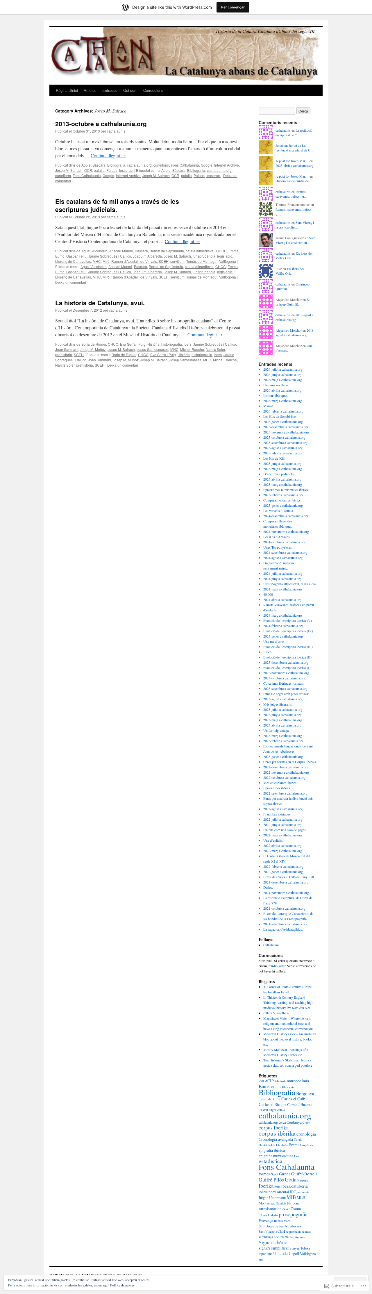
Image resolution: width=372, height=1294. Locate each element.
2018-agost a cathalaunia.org (294, 317)
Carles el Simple (272, 1104)
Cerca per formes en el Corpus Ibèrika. (290, 761)
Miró (106, 261)
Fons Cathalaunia (185, 165)
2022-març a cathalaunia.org (282, 850)
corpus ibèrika (277, 1133)
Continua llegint (108, 155)
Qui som (130, 90)
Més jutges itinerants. (278, 704)
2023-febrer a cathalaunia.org (283, 740)
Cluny (306, 1122)
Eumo (60, 256)
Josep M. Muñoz (93, 349)
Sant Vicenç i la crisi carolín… (295, 225)
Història (153, 344)
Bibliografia (116, 165)
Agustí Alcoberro (94, 250)
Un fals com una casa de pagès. (285, 829)
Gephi (274, 1174)
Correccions (153, 90)
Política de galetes (122, 1285)
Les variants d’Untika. (278, 510)
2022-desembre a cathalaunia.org (285, 767)
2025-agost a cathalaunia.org (283, 447)
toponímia (265, 1254)
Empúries (306, 1145)
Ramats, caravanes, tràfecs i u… (291, 194)
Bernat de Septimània (167, 250)
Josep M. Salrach (69, 170)
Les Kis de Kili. (274, 458)
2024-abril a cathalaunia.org (282, 599)
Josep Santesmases (153, 349)
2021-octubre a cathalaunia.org (284, 908)
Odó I (286, 1209)
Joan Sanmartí (66, 349)
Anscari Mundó (121, 250)
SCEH (164, 261)
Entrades (109, 90)
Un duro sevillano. (276, 385)
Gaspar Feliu (76, 256)
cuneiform (161, 165)
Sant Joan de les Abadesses (280, 1226)
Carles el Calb (293, 1099)
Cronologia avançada (276, 1139)
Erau (297, 1156)
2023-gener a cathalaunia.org (283, 756)
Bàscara (98, 165)
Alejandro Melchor (289, 330)
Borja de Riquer (93, 344)
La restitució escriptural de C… (294, 133)
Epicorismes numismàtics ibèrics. (286, 489)
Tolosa (305, 1248)
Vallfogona (227, 261)
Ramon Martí (282, 1221)
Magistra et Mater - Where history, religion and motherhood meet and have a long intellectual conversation (288, 1023)
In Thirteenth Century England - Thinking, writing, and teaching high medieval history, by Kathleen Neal (288, 1002)
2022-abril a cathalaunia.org (282, 845)
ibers (188, 344)
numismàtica (270, 1208)
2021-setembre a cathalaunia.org (285, 924)
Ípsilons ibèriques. (276, 395)
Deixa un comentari (70, 282)
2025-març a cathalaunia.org (282, 484)
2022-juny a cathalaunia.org (282, 824)
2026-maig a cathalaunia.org (282, 379)
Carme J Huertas (299, 1104)
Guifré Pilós (271, 1179)
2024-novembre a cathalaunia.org (286, 531)
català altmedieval (200, 250)
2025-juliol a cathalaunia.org (282, 453)
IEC (293, 1191)
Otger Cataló (268, 1215)
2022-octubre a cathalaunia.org (284, 777)
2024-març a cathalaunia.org (282, 615)
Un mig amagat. (276, 730)
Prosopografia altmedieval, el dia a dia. (289, 583)
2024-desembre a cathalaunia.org (285, 515)
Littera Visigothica (276, 1013)
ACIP (269, 1081)
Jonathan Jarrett (286, 145)
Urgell (294, 1253)
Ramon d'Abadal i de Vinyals (134, 261)
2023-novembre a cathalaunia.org (286, 672)
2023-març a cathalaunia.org (282, 735)
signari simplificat (274, 1248)
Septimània (297, 1237)
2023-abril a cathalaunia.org (282, 725)
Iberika (266, 1185)
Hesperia (303, 1180)
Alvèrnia (280, 1081)
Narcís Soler (215, 349)
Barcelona (268, 1086)
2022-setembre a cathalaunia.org (285, 793)
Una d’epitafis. (273, 840)
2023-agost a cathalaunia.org (283, 699)
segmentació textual (298, 1231)
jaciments (303, 1192)
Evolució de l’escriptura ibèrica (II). (287, 657)
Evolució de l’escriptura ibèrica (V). (288, 620)
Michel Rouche (192, 349)
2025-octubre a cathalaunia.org (284, 437)
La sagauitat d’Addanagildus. (283, 929)
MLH (301, 1197)
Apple (86, 165)
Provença (266, 1220)
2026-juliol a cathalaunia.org (282, 369)
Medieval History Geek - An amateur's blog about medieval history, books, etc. (289, 1039)
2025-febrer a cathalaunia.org (283, 494)
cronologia (306, 1134)
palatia (99, 170)
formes (264, 1174)
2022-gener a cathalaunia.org (283, 871)
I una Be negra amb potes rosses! (286, 693)
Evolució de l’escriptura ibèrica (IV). (288, 631)
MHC (97, 261)
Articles (90, 90)
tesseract (126, 170)
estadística (270, 1161)
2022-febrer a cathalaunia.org (283, 866)
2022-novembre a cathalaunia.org (286, 772)
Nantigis (281, 1203)
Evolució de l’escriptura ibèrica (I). (287, 667)
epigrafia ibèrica (272, 1150)
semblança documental (274, 1237)
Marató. (268, 406)
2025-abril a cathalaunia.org (295, 165)
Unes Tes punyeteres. (278, 547)
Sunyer (294, 1248)
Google (206, 165)
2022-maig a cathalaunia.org (282, 835)
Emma (233, 250)
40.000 (268, 594)
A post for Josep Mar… (292, 160)
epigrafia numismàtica (276, 1155)
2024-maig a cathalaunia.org (282, 589)
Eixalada (282, 1145)
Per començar (233, 7)
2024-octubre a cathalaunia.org (284, 542)
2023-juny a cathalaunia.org (282, 714)
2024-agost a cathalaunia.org (283, 557)
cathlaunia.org (268, 1122)
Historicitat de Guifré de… (294, 181)
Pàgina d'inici (67, 90)
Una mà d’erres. (274, 641)
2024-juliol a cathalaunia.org (282, 573)
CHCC (221, 250)
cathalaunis (116, 130)
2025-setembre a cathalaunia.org (285, 442)
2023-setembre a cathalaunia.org (285, 688)
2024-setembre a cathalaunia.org (285, 552)
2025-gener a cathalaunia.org (283, 505)
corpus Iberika (274, 1127)
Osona (296, 1208)
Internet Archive (226, 165)
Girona (284, 1174)
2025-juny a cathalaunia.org (282, 463)
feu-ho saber (277, 965)
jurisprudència (204, 256)
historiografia (171, 344)
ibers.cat (288, 1186)
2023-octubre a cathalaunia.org (284, 678)
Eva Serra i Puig (133, 344)
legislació (224, 256)
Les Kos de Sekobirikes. (280, 416)
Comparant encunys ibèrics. (282, 500)
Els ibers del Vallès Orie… (294, 255)
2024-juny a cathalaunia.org (282, 578)
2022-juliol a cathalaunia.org (282, 819)
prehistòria (63, 354)
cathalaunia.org (139, 165)
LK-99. (268, 651)
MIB (291, 1197)
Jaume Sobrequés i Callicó (109, 256)
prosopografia (293, 1214)
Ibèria (302, 1186)
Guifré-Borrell (304, 1174)
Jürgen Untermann (272, 1197)
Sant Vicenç (267, 1231)
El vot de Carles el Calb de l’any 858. (289, 876)
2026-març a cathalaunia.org (282, 400)
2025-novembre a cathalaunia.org (286, 432)
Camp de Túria (269, 1099)
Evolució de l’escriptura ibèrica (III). (288, 646)
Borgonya (305, 1093)
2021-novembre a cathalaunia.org (286, 892)
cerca (282, 1122)
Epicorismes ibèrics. (277, 788)
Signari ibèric (273, 1242)
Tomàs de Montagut (201, 261)
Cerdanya (294, 1122)
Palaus (111, 170)
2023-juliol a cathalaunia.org (282, 709)
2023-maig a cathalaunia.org (282, 719)
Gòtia (290, 1179)
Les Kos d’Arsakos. (277, 536)
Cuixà (298, 1139)
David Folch (267, 1145)
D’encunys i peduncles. (279, 474)
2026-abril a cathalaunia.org (282, 390)
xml (261, 1259)
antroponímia (298, 1081)
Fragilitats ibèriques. (277, 814)
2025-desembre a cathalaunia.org (285, 426)
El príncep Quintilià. (293, 302)
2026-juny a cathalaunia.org (282, 374)
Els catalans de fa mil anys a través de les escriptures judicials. (117, 205)
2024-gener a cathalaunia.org (283, 636)
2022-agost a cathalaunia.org (283, 808)
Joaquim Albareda (147, 256)
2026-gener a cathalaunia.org (283, 421)
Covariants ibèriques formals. (283, 683)
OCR (88, 170)
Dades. (268, 887)
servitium (177, 261)
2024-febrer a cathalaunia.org (283, 625)
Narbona (293, 1203)
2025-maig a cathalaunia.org (282, 468)
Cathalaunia (271, 945)
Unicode (280, 1253)
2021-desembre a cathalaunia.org (285, 882)
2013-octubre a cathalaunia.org (101, 123)
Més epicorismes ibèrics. (280, 782)
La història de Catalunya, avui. (100, 302)
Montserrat (267, 1203)
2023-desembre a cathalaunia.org (285, 662)
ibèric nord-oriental (274, 1191)
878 (261, 1081)
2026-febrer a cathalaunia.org (283, 411)
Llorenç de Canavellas (73, 261)
